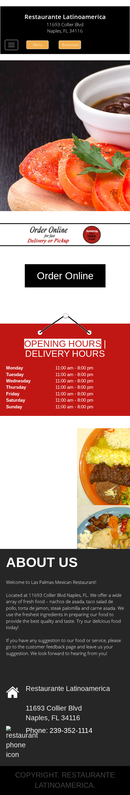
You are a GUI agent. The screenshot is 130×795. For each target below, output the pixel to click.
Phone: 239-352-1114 (59, 730)
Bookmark (70, 44)
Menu (37, 44)
